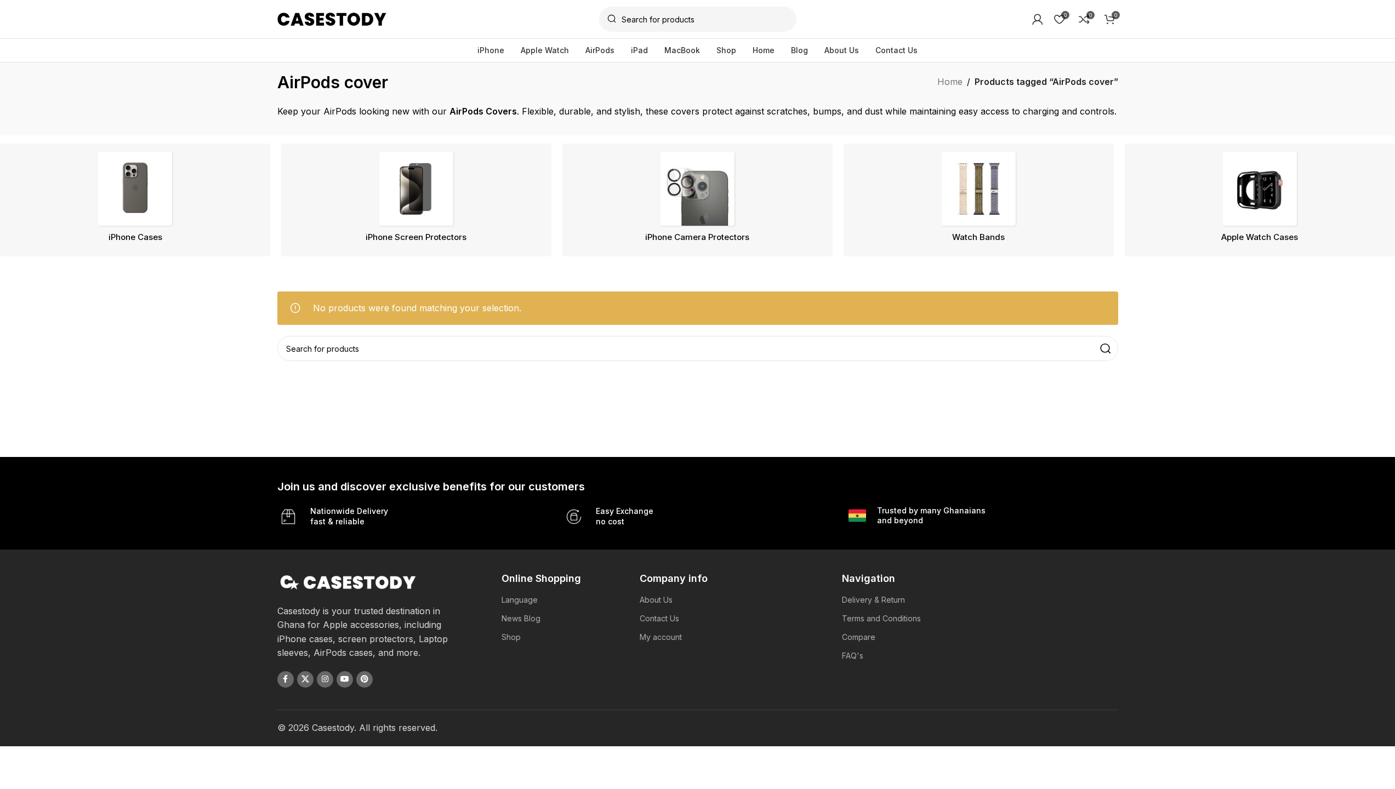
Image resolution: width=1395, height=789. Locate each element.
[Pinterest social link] (364, 679)
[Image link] (348, 581)
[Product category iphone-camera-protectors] (697, 200)
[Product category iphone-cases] (135, 200)
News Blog (521, 618)
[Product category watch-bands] (979, 200)
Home (950, 81)
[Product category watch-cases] (1260, 200)
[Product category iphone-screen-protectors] (416, 200)
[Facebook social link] (285, 679)
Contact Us (659, 618)
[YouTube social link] (345, 679)
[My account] (1038, 19)
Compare (858, 637)
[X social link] (305, 679)
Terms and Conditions (881, 618)
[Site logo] (332, 18)
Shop (511, 637)
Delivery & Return (873, 599)
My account (661, 637)
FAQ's (852, 655)
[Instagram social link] (325, 679)
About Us (656, 599)
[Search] (1105, 348)
